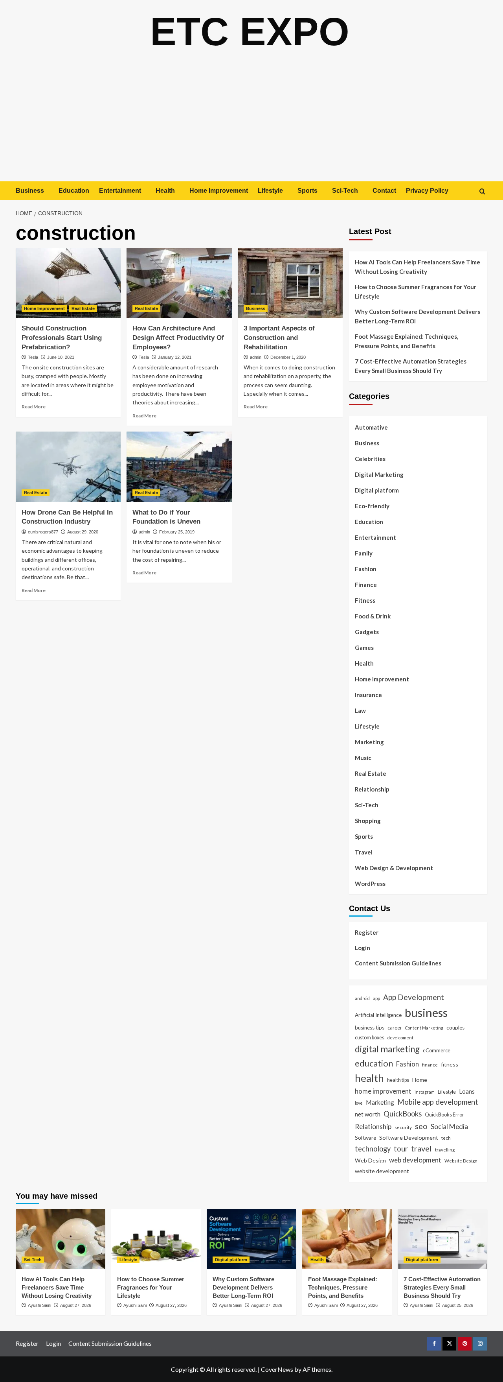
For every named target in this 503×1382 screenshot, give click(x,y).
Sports (307, 190)
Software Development (408, 1137)
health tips (398, 1080)
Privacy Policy (427, 190)
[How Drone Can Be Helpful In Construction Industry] (68, 467)
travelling (445, 1149)
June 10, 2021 (60, 357)
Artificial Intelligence (378, 1015)
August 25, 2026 (457, 1305)
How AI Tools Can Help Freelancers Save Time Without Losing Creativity (417, 266)
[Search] (482, 191)
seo (421, 1126)
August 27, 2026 (75, 1305)
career (394, 1027)
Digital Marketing (379, 474)
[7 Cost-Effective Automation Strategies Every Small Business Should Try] (442, 1239)
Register (366, 932)
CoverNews (277, 1369)
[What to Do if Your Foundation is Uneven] (179, 467)
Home (419, 1079)
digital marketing (387, 1049)
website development (382, 1171)
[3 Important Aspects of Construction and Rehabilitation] (290, 283)
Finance (366, 584)
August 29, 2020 (82, 532)
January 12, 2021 (174, 357)
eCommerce (436, 1050)
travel (421, 1148)
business (426, 1012)
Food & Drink (373, 616)
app (376, 998)
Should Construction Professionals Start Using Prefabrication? (62, 338)
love (359, 1102)
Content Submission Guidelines (398, 963)
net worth (367, 1114)
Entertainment (120, 190)
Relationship (372, 789)
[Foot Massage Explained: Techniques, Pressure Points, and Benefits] (347, 1239)
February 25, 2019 (177, 532)
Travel (364, 852)
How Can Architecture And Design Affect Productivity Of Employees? (178, 338)
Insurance (368, 694)
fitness (449, 1064)
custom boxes (369, 1037)
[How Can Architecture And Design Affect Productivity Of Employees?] (179, 283)
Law (360, 710)
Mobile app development (437, 1102)
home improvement (383, 1091)
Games (364, 647)
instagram (425, 1091)
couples (455, 1027)
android (362, 998)
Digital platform (377, 490)
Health (165, 190)
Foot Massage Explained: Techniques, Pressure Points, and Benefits (406, 341)
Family (364, 553)
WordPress (370, 883)
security (403, 1127)
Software (365, 1138)
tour (401, 1148)
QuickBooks (403, 1113)
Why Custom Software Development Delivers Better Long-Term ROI (417, 316)
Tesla (33, 357)
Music (363, 757)
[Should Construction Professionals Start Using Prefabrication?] (68, 283)
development (400, 1037)
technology (373, 1148)
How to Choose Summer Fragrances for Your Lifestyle (415, 291)
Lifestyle (270, 190)
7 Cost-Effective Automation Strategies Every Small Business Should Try (410, 366)
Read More (34, 407)
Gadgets (367, 631)
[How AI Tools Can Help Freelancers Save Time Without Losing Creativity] (60, 1239)
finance (430, 1064)
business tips (369, 1027)
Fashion (365, 568)
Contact (384, 190)
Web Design (370, 1160)
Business (30, 190)
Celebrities (370, 458)
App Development (413, 997)
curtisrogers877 (43, 532)
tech (446, 1137)
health (369, 1078)
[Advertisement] (251, 122)
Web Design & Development (394, 867)
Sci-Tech (345, 190)
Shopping (368, 820)
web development (415, 1160)
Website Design (460, 1160)
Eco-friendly (372, 505)
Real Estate (83, 308)
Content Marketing (424, 1027)
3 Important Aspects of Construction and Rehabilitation (279, 338)
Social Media (449, 1126)
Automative (371, 427)
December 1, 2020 (288, 357)
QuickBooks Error (444, 1114)
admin (255, 357)
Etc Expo (249, 31)
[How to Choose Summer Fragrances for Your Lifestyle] (156, 1239)
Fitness (365, 600)
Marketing (369, 741)
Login (362, 947)
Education (74, 190)
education (374, 1063)
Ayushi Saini (39, 1305)
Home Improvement (218, 190)
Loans (467, 1091)
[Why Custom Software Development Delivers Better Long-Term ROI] (251, 1239)
